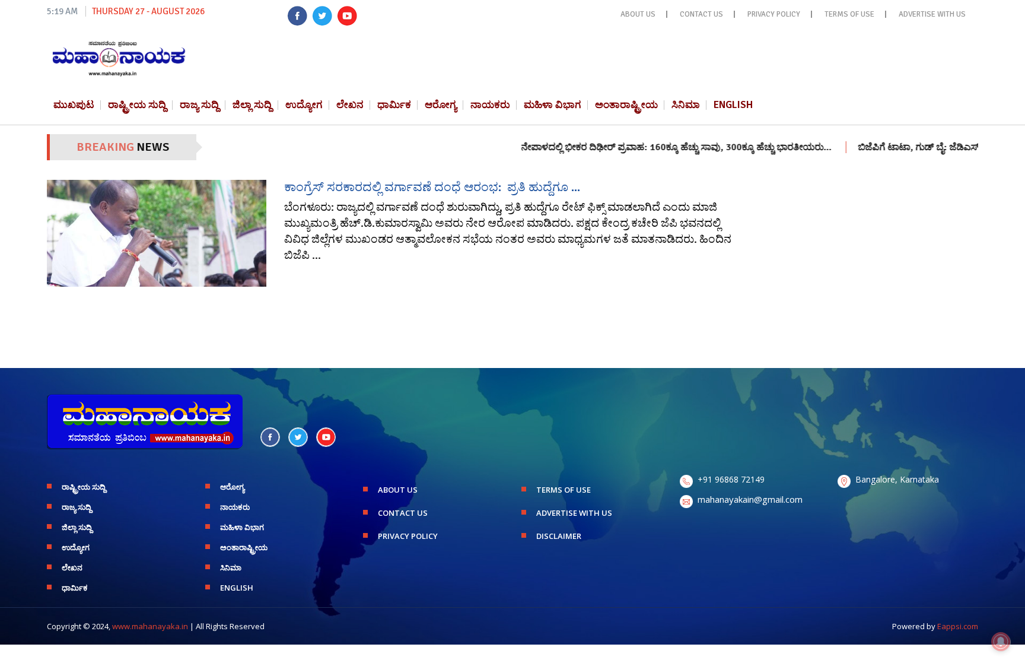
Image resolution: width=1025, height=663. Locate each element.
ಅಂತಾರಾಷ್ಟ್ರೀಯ (626, 105)
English (733, 105)
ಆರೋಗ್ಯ (441, 105)
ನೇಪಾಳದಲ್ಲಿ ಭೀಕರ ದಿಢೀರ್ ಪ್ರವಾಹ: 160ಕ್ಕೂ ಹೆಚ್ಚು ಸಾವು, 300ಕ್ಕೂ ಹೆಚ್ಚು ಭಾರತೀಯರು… (655, 147)
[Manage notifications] (1000, 641)
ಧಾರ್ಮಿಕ (394, 105)
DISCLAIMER (558, 536)
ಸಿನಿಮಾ (685, 105)
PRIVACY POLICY (773, 14)
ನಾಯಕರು (490, 105)
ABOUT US (637, 14)
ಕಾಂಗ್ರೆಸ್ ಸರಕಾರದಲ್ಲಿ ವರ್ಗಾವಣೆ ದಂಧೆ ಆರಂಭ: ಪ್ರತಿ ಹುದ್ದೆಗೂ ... (432, 187)
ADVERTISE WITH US (932, 14)
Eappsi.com (957, 626)
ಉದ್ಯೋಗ (304, 105)
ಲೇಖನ (350, 105)
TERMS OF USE (849, 14)
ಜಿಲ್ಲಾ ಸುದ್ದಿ (252, 105)
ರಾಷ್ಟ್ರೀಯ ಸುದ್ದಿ (137, 105)
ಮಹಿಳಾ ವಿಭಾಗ (552, 105)
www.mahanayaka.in (150, 626)
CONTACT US (701, 14)
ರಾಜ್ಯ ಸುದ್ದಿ (199, 105)
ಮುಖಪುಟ (73, 105)
